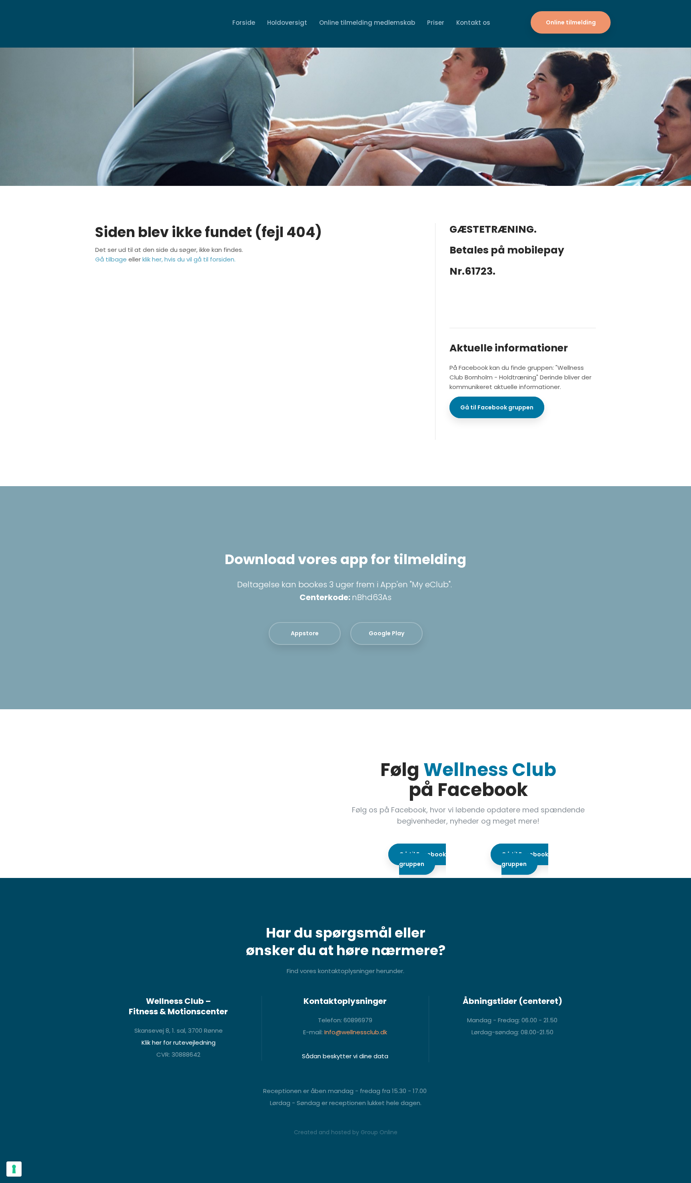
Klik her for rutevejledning (179, 1042)
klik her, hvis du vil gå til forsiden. (189, 259)
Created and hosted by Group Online (345, 1132)
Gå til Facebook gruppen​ (496, 407)
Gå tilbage (111, 259)
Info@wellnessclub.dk (355, 1032)
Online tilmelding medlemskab (367, 22)
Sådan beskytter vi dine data (345, 1056)
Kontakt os (473, 22)
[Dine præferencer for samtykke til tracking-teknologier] (14, 1169)
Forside (243, 22)
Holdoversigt (287, 22)
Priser (435, 22)
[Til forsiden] (95, 24)
